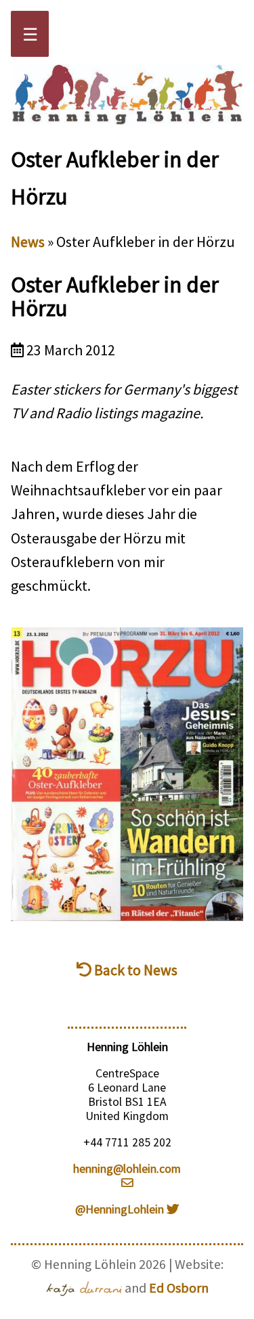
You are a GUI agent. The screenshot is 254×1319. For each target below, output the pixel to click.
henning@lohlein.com (127, 1168)
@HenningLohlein (121, 1209)
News (28, 241)
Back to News (134, 969)
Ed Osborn (179, 1288)
